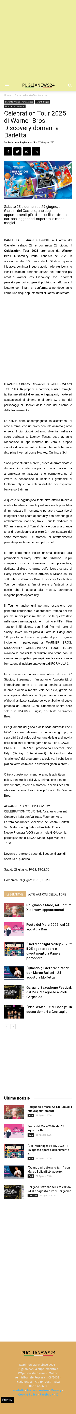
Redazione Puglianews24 (21, 142)
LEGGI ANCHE (14, 894)
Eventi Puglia (42, 101)
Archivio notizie (38, 1390)
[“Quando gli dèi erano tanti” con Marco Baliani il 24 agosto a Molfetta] (14, 973)
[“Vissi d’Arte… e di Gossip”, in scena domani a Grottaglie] (14, 1012)
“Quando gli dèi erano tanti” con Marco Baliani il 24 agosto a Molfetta (47, 972)
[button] (70, 85)
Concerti (33, 1195)
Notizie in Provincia (14, 106)
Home (7, 95)
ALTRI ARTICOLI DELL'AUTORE (47, 894)
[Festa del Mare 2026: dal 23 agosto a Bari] (14, 929)
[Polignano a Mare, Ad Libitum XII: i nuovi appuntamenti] (14, 910)
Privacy (56, 1390)
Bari (31, 1115)
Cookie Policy (27, 1394)
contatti (18, 1390)
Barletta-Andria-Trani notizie (31, 95)
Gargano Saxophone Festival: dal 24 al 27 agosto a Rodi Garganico (49, 992)
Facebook (46, 1394)
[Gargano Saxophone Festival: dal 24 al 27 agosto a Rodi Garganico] (14, 992)
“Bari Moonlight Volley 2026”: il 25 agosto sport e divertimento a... (48, 1150)
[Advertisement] (38, 40)
